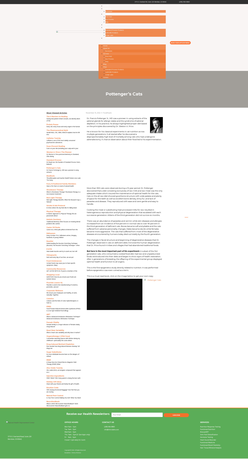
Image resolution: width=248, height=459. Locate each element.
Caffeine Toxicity (53, 138)
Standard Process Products (114, 30)
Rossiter (49, 241)
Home (106, 6)
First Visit (108, 17)
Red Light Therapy (54, 198)
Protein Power (52, 124)
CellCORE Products (111, 33)
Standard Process (53, 160)
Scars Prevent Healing (55, 146)
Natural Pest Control (54, 396)
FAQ (106, 22)
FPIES (48, 306)
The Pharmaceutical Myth (57, 130)
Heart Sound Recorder (208, 440)
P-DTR (49, 249)
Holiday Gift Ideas (53, 382)
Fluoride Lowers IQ (54, 283)
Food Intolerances (54, 261)
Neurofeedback (52, 401)
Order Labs (109, 35)
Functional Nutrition (207, 429)
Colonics (50, 299)
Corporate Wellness (54, 291)
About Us (107, 8)
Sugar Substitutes (54, 352)
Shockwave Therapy (54, 190)
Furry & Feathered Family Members (61, 184)
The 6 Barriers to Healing (57, 116)
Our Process (109, 19)
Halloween (50, 233)
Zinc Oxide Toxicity (54, 368)
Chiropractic (51, 255)
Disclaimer (67, 453)
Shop (105, 27)
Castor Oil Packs (53, 227)
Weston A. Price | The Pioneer (59, 152)
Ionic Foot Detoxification (209, 434)
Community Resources (55, 269)
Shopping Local (52, 275)
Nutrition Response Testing (210, 427)
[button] (132, 43)
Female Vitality (52, 322)
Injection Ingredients (55, 376)
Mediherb (50, 176)
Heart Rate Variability (55, 330)
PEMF (48, 360)
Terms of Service (76, 453)
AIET (48, 314)
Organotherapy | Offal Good (58, 336)
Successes (108, 11)
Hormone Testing (206, 437)
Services (106, 14)
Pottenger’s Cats (53, 168)
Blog (105, 24)
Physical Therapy (53, 211)
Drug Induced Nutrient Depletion (60, 344)
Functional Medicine (207, 442)
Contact (106, 38)
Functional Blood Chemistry (210, 445)
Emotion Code (52, 388)
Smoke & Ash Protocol (55, 206)
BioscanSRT (204, 432)
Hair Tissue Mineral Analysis (210, 448)
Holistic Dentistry (53, 219)
